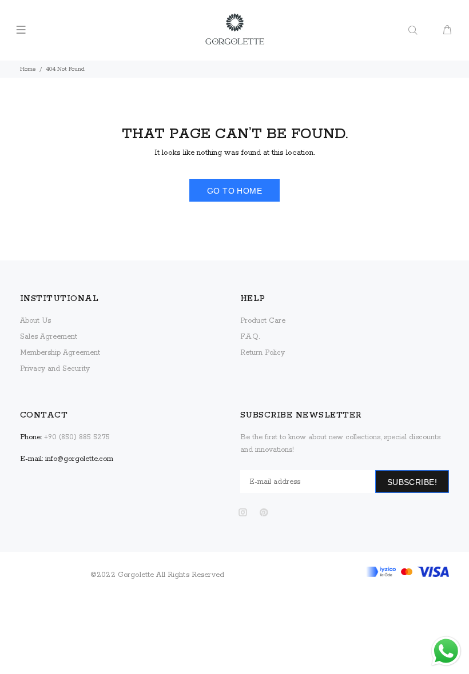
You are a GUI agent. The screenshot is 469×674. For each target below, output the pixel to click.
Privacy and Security (55, 368)
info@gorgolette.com (79, 459)
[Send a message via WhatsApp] (446, 651)
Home (28, 69)
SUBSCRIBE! (412, 482)
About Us (35, 320)
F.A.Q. (250, 336)
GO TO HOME (234, 190)
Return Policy (262, 352)
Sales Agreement (48, 336)
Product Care (262, 320)
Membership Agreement (60, 352)
